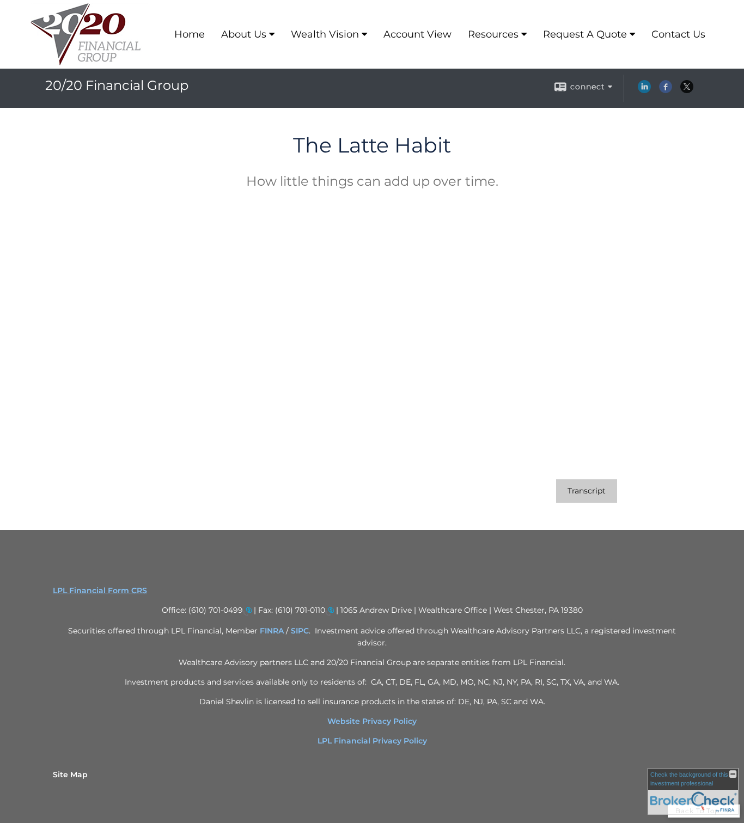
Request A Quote (585, 34)
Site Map (70, 774)
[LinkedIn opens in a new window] (644, 90)
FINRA (273, 631)
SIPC (300, 631)
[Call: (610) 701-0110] (329, 611)
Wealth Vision (325, 34)
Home (189, 34)
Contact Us (678, 34)
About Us (243, 34)
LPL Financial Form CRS (100, 590)
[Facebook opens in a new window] (665, 90)
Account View (417, 34)
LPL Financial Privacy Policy (372, 741)
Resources (493, 34)
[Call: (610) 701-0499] (247, 611)
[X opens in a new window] (686, 90)
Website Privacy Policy (372, 721)
